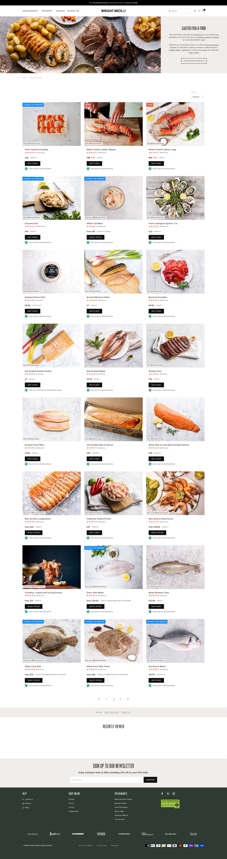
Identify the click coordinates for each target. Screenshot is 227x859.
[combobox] (179, 11)
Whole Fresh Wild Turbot (98, 666)
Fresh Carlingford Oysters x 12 (163, 223)
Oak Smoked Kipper (96, 371)
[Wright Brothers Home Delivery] (113, 11)
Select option (95, 237)
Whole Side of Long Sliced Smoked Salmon (169, 444)
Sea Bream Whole (157, 666)
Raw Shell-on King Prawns (161, 518)
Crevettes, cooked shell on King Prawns (43, 592)
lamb (205, 50)
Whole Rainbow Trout (159, 592)
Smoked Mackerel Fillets (98, 297)
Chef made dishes (212, 45)
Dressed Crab (31, 223)
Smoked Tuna (155, 371)
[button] (51, 152)
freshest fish (198, 34)
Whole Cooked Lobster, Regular (101, 149)
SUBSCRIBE (150, 780)
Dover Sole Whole (95, 592)
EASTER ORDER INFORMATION (194, 61)
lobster (216, 37)
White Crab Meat (95, 223)
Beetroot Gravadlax (158, 297)
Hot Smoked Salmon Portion (38, 371)
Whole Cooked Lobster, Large (162, 149)
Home (24, 78)
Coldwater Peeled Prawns (99, 518)
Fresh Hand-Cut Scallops (36, 149)
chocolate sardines (203, 37)
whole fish (185, 50)
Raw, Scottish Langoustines (38, 518)
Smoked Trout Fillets (34, 444)
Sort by (193, 92)
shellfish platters (175, 50)
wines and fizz (194, 52)
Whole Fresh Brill (33, 666)
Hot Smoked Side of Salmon (100, 444)
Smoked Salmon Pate (35, 297)
